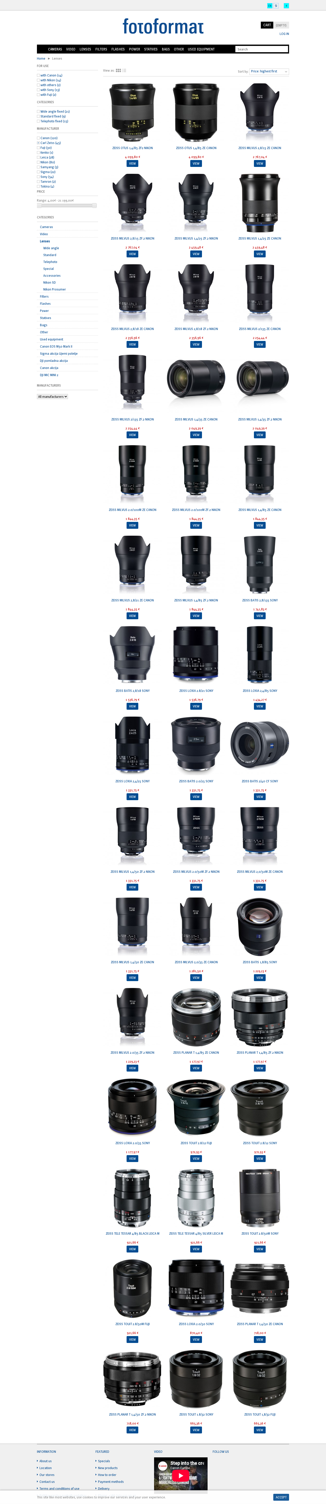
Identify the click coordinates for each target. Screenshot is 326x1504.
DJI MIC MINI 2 (49, 375)
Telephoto (50, 262)
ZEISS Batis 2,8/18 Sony (133, 691)
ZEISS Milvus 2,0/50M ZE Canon (260, 871)
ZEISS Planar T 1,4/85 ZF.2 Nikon (260, 1052)
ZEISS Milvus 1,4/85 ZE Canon (259, 510)
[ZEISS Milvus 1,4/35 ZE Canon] (196, 384)
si (276, 6)
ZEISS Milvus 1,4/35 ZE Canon (196, 419)
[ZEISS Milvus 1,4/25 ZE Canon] (259, 203)
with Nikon (50, 80)
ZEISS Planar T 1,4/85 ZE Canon (196, 1052)
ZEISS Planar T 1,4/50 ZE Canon (260, 1324)
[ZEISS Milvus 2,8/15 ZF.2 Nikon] (132, 203)
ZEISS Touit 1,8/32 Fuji (260, 1414)
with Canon (51, 75)
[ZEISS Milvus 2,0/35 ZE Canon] (196, 927)
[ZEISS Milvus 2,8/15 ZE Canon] (259, 113)
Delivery (104, 1488)
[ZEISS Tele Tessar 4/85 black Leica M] (132, 1198)
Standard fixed (53, 116)
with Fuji (48, 95)
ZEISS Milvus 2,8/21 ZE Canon (132, 600)
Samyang (49, 167)
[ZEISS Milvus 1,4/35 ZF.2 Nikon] (259, 384)
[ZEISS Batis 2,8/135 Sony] (259, 565)
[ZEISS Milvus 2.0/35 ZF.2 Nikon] (132, 1017)
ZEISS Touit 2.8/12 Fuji (196, 1143)
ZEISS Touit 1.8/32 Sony (196, 1414)
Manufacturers (49, 385)
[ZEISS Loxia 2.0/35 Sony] (132, 1108)
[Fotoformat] (163, 26)
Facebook (217, 1464)
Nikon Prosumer (54, 289)
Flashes (118, 49)
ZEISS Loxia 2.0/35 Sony (132, 1143)
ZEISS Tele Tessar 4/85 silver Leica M (196, 1233)
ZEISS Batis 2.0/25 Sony (196, 781)
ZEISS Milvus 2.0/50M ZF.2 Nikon (196, 871)
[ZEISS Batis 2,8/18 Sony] (132, 656)
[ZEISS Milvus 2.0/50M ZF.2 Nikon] (196, 836)
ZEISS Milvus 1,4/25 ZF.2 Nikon (196, 238)
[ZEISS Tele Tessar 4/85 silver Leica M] (196, 1198)
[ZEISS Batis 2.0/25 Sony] (196, 746)
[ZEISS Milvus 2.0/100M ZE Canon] (132, 475)
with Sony (50, 90)
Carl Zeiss (50, 143)
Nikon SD (49, 282)
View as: (109, 70)
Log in (284, 33)
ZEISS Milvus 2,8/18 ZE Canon (132, 329)
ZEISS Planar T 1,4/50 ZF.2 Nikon (132, 1414)
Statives (151, 49)
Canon (49, 138)
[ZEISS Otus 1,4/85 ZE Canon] (196, 113)
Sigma (48, 172)
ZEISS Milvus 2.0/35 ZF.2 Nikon (132, 1052)
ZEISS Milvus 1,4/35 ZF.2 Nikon (260, 419)
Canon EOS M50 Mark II (56, 346)
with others (50, 85)
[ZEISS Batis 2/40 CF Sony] (259, 746)
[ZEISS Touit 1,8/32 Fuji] (259, 1379)
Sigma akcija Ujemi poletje (59, 353)
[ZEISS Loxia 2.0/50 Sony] (196, 1289)
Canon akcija (49, 368)
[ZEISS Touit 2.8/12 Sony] (259, 1108)
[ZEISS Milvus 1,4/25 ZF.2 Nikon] (196, 203)
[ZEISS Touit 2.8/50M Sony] (259, 1198)
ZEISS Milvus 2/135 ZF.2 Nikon (132, 419)
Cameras (55, 49)
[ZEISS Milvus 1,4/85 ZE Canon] (259, 475)
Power (134, 49)
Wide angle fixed (55, 111)
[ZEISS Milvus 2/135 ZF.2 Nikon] (132, 384)
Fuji (46, 148)
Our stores (47, 1475)
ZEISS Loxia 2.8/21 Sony (196, 691)
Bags (166, 49)
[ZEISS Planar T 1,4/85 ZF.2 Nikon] (259, 1017)
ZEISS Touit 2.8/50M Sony (259, 1233)
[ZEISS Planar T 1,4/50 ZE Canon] (259, 1289)
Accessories (52, 275)
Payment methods (111, 1482)
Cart (267, 25)
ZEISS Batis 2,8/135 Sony (260, 600)
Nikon (47, 162)
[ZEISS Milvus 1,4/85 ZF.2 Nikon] (196, 565)
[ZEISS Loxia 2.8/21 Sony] (196, 656)
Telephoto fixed (54, 121)
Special (48, 269)
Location (45, 1468)
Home (41, 49)
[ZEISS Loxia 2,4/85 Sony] (259, 656)
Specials (104, 1461)
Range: (42, 200)
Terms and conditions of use (59, 1488)
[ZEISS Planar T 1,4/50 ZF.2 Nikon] (132, 1379)
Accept (281, 1497)
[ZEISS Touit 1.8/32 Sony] (196, 1379)
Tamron (48, 181)
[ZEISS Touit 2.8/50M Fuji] (132, 1289)
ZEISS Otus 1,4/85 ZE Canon (196, 148)
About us (45, 1461)
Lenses (85, 49)
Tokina (47, 186)
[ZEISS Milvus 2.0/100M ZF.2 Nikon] (196, 475)
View (132, 163)
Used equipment (201, 49)
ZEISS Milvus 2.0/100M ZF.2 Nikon (196, 510)
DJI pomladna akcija (54, 361)
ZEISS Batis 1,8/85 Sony (260, 962)
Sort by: (243, 71)
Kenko (46, 152)
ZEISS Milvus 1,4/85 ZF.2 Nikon (196, 600)
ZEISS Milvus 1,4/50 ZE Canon (132, 962)
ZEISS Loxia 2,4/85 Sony (260, 691)
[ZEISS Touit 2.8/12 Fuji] (196, 1108)
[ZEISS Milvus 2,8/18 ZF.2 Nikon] (196, 294)
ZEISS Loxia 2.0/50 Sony (196, 1324)
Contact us (47, 1482)
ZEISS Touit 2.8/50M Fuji (132, 1324)
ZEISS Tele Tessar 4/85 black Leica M (132, 1233)
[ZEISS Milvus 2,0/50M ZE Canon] (259, 836)
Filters (101, 49)
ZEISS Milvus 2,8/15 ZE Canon (259, 148)
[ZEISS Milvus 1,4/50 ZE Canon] (132, 927)
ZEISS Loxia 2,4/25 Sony (132, 781)
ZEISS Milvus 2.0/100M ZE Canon (132, 510)
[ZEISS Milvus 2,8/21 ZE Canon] (132, 565)
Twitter (226, 1464)
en (269, 6)
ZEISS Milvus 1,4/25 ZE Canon (259, 238)
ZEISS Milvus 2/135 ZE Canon (260, 329)
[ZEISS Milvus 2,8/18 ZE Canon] (132, 294)
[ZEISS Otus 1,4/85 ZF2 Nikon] (132, 113)
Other (179, 49)
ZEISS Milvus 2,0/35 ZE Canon (196, 962)
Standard (49, 255)
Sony (47, 177)
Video (70, 49)
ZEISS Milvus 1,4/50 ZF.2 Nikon (133, 871)
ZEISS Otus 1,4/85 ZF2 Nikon (132, 148)
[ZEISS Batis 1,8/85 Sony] (259, 927)
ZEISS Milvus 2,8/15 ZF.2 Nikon (132, 238)
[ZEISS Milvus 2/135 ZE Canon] (259, 294)
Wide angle (51, 248)
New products (108, 1468)
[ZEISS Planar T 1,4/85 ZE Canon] (196, 1017)
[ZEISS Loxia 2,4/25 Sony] (132, 746)
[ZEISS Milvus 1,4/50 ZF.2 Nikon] (132, 836)
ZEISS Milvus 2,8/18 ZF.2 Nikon (196, 329)
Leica (47, 157)
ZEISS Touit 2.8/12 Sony (260, 1143)
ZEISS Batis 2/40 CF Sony (260, 781)
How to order (107, 1475)
